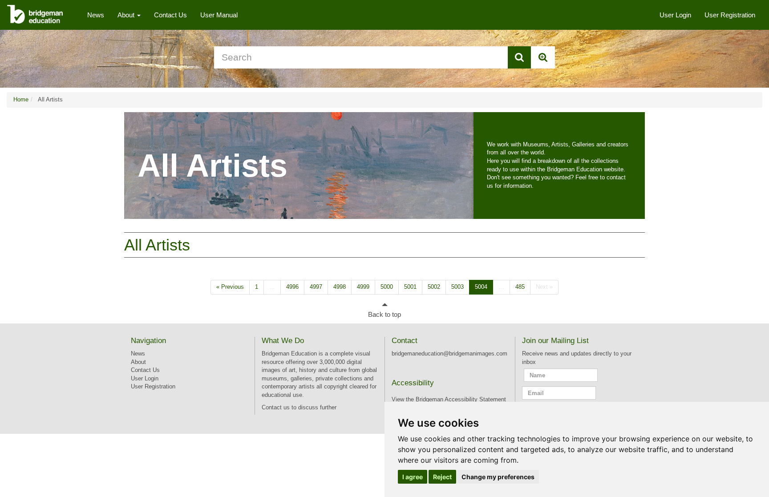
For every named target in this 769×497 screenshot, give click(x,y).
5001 (410, 286)
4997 (316, 286)
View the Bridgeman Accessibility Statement (449, 399)
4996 (292, 286)
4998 (339, 286)
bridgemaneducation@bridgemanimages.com (449, 353)
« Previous (230, 286)
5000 (386, 286)
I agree (412, 477)
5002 (434, 286)
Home (20, 99)
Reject (442, 477)
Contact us (276, 407)
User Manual (219, 15)
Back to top (384, 314)
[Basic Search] (519, 57)
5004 (481, 286)
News (95, 15)
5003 (457, 286)
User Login (675, 15)
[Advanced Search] (543, 57)
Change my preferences (497, 477)
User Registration (729, 15)
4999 (363, 286)
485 (520, 286)
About (126, 15)
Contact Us (170, 15)
